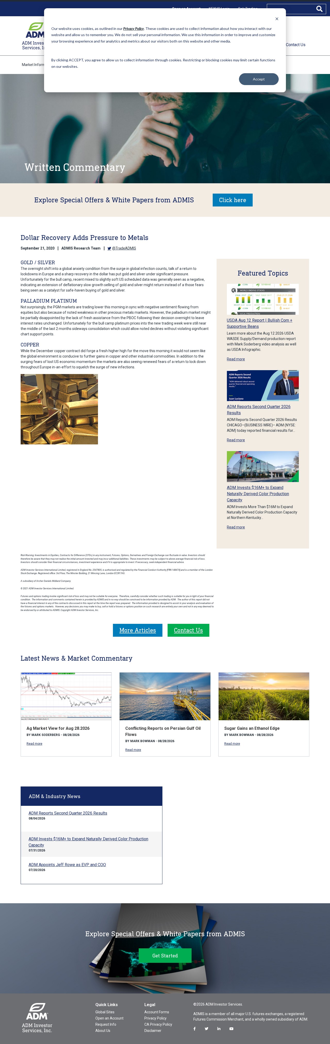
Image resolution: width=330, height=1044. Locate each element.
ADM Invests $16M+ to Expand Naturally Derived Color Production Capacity (258, 493)
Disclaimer (152, 1031)
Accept (259, 79)
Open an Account (109, 1018)
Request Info (105, 1024)
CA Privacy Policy (158, 1024)
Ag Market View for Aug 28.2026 (58, 728)
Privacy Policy (155, 1018)
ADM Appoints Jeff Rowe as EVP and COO (67, 864)
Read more (236, 359)
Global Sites (104, 1012)
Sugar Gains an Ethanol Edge (252, 728)
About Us (102, 1031)
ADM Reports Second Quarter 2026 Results (68, 813)
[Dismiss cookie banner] (277, 18)
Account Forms (156, 1012)
